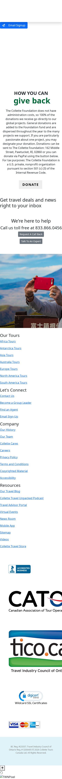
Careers (5, 450)
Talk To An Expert (31, 241)
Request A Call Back (31, 234)
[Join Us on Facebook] (20, 330)
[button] (31, 696)
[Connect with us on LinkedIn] (31, 330)
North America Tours (13, 376)
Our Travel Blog (10, 491)
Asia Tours (6, 355)
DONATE (30, 184)
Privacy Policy (9, 457)
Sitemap (5, 532)
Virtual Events (9, 512)
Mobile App (7, 526)
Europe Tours (9, 369)
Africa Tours (8, 341)
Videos (4, 539)
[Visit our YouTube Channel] (38, 330)
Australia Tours (10, 362)
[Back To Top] (2, 768)
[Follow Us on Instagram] (23, 330)
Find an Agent (9, 410)
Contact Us (7, 396)
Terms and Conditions (14, 464)
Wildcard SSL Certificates (31, 703)
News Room (8, 519)
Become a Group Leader (16, 403)
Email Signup (16, 25)
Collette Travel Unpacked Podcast (22, 498)
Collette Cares (9, 443)
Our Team (6, 436)
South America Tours (13, 383)
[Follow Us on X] (27, 330)
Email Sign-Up (9, 416)
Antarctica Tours (10, 348)
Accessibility (8, 478)
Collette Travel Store (13, 546)
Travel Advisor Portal (13, 505)
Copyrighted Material (14, 471)
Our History (7, 430)
